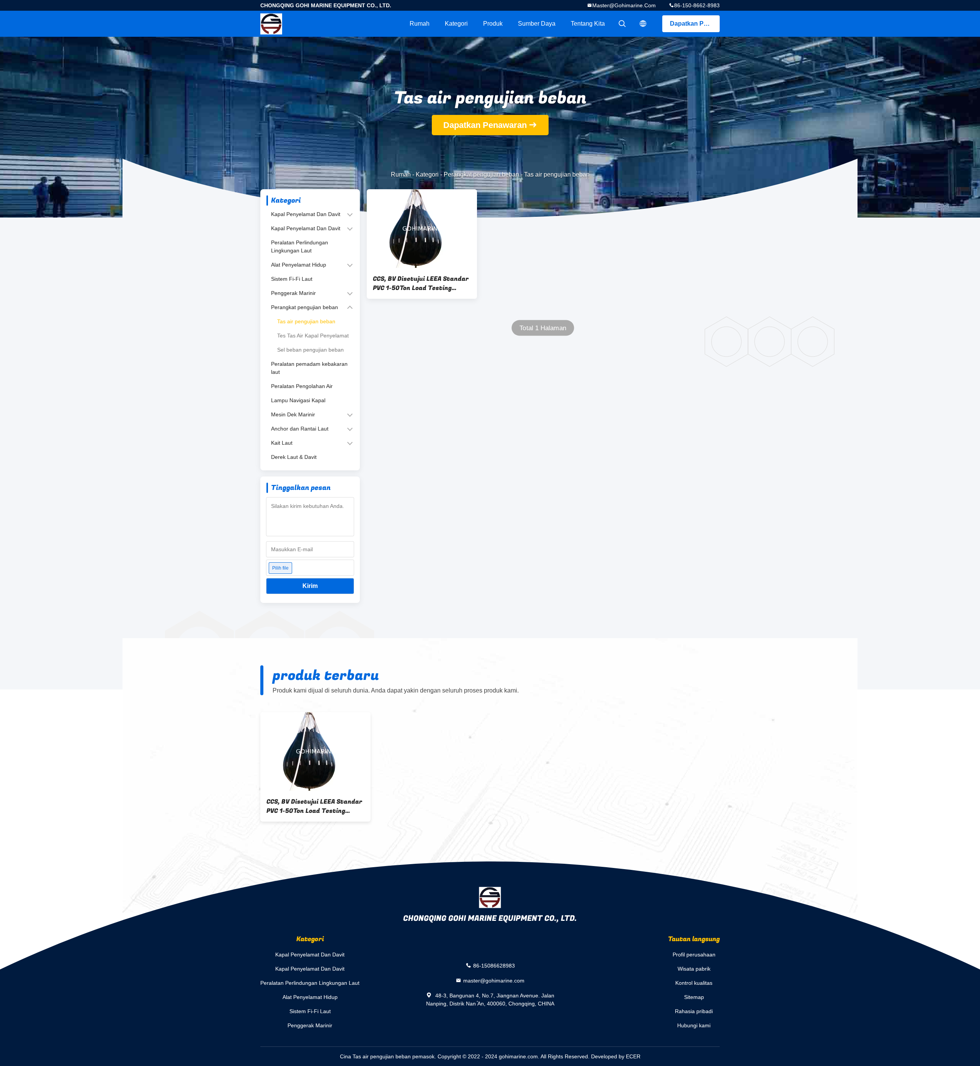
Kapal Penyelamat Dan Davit (305, 214)
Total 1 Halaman (542, 328)
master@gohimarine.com (624, 5)
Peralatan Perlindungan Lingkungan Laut (299, 246)
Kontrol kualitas (693, 983)
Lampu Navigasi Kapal (298, 400)
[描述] (643, 24)
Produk (493, 23)
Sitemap (694, 997)
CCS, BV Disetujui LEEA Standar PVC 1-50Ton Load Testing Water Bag (421, 283)
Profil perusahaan (694, 954)
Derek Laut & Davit (294, 457)
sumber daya (536, 23)
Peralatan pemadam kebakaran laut (309, 368)
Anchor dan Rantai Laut (299, 429)
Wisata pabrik (694, 969)
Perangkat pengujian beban (481, 174)
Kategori (456, 23)
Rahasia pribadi (694, 1011)
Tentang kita (588, 23)
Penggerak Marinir (293, 293)
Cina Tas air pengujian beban (375, 1056)
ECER (633, 1056)
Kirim (310, 586)
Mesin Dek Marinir (293, 414)
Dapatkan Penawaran (695, 23)
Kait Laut (281, 443)
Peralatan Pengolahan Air (302, 386)
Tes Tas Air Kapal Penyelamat (313, 335)
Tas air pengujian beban (306, 321)
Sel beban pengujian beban (310, 350)
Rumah (420, 23)
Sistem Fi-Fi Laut (291, 279)
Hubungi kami (693, 1025)
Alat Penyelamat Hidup (298, 265)
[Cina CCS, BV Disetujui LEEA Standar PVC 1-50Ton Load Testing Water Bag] (422, 228)
